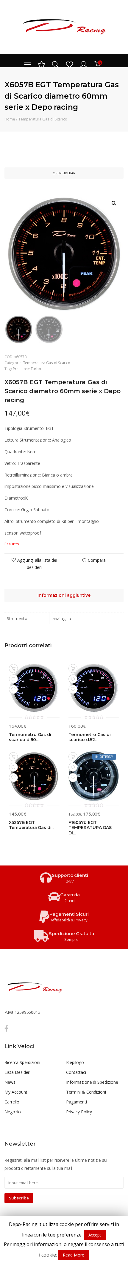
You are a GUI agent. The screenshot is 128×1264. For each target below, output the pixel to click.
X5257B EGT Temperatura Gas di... (31, 825)
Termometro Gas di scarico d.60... (30, 737)
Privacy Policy (79, 1112)
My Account (15, 1092)
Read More (73, 1255)
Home (9, 119)
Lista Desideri (17, 1072)
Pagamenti (76, 1102)
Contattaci (76, 1072)
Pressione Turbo (27, 368)
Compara (97, 560)
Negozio (12, 1112)
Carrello (11, 1102)
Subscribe (19, 1198)
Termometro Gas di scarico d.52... (89, 737)
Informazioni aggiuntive (64, 595)
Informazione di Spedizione (92, 1082)
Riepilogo (75, 1062)
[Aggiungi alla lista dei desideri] (13, 689)
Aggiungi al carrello (13, 668)
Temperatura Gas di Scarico (42, 119)
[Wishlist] (69, 64)
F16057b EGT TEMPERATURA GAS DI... (90, 828)
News (9, 1082)
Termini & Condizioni (86, 1092)
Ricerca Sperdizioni (22, 1062)
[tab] (64, 595)
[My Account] (83, 64)
